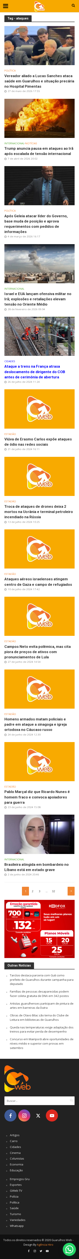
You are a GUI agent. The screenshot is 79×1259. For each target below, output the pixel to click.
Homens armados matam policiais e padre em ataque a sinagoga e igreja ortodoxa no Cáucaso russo (35, 724)
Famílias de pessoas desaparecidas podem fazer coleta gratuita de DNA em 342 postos (39, 993)
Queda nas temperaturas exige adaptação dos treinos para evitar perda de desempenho (42, 1029)
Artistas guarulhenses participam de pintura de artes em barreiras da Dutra (42, 1006)
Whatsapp (17, 1226)
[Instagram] (24, 1115)
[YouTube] (52, 1115)
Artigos (15, 1135)
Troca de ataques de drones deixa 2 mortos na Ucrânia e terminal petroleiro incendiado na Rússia (38, 511)
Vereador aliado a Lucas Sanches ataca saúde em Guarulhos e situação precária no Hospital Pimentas (39, 81)
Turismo (15, 1214)
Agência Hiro (45, 1245)
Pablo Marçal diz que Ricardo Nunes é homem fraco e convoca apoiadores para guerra (37, 796)
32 (53, 891)
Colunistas (17, 1158)
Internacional (14, 143)
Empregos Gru (20, 1179)
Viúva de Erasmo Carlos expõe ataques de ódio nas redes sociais (38, 442)
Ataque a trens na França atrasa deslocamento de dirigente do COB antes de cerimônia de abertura (34, 371)
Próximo (71, 891)
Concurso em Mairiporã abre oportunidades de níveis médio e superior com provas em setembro (42, 1043)
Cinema (15, 1153)
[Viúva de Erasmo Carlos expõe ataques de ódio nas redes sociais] (39, 408)
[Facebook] (10, 1115)
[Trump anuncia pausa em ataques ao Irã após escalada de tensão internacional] (39, 118)
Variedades (17, 1220)
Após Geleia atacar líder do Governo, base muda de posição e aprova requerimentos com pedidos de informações (36, 224)
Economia (16, 1164)
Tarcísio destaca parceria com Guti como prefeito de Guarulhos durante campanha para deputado (42, 979)
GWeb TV (16, 1191)
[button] (69, 1249)
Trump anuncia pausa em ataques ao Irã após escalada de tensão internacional (38, 151)
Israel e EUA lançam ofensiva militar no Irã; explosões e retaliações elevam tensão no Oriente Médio (37, 299)
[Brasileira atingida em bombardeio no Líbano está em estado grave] (39, 834)
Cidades (9, 361)
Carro (14, 1141)
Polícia (14, 1196)
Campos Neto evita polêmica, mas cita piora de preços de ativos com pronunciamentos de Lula (37, 651)
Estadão (10, 434)
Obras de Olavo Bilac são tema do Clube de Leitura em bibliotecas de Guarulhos (39, 1017)
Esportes (16, 1185)
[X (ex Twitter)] (38, 1115)
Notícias (31, 143)
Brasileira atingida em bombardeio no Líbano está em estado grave (36, 867)
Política (10, 70)
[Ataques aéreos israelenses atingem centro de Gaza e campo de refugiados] (39, 548)
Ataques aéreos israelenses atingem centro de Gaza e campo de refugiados (38, 581)
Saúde (14, 1208)
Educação (16, 1170)
